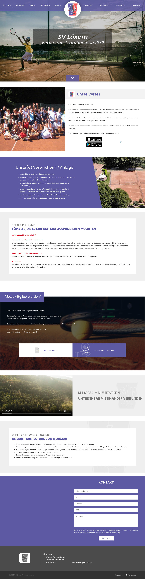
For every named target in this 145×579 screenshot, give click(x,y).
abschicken (106, 538)
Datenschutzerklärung (112, 533)
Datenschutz (131, 575)
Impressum (119, 575)
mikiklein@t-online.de (84, 562)
